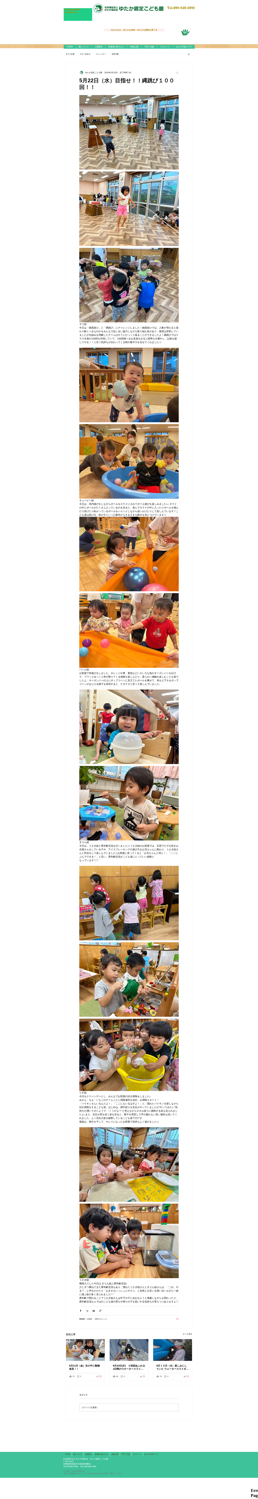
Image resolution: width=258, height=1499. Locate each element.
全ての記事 (70, 54)
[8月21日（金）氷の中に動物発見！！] (85, 1350)
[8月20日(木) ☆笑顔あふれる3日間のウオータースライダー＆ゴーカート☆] (129, 1350)
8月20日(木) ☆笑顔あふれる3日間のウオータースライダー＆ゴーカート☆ (129, 1367)
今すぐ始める (85, 54)
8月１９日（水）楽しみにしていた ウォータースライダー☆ (172, 1367)
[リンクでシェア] (100, 1310)
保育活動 (115, 54)
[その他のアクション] (177, 72)
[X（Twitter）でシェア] (87, 1310)
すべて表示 (187, 1334)
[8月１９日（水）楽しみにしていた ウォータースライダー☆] (172, 1350)
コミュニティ (101, 54)
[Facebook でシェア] (80, 1310)
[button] (84, 47)
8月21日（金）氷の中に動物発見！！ (84, 1367)
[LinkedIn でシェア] (93, 1310)
